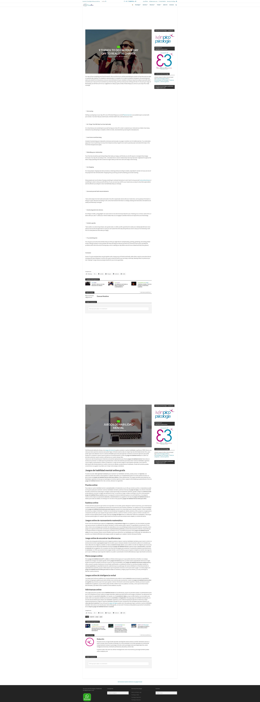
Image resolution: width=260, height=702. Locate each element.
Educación (96, 624)
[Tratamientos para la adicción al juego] (133, 626)
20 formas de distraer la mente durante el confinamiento (121, 285)
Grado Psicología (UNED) (162, 78)
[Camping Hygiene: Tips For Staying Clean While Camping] (133, 283)
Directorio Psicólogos (171, 1)
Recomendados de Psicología (161, 80)
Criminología (119, 624)
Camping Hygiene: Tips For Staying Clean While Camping (144, 285)
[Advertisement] (130, 19)
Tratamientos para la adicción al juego (143, 627)
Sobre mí (165, 4)
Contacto (171, 4)
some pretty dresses (145, 180)
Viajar (147, 282)
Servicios (145, 4)
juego (97, 616)
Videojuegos (146, 624)
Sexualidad (117, 626)
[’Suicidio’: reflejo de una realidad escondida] (87, 283)
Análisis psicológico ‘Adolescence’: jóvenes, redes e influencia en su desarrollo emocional (121, 630)
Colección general (164, 81)
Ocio (118, 47)
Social (118, 282)
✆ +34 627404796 (162, 1)
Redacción (124, 430)
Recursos (152, 4)
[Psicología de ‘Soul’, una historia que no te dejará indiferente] (87, 626)
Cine (93, 282)
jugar (101, 616)
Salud (95, 282)
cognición (92, 616)
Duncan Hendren (123, 56)
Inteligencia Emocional (96, 626)
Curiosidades (140, 282)
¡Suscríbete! (145, 1)
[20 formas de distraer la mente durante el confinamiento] (110, 283)
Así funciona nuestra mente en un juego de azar (130, 682)
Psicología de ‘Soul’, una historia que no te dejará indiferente (98, 629)
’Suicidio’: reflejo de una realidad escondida (98, 285)
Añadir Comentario (114, 56)
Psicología (137, 4)
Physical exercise (127, 115)
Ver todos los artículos (145, 292)
